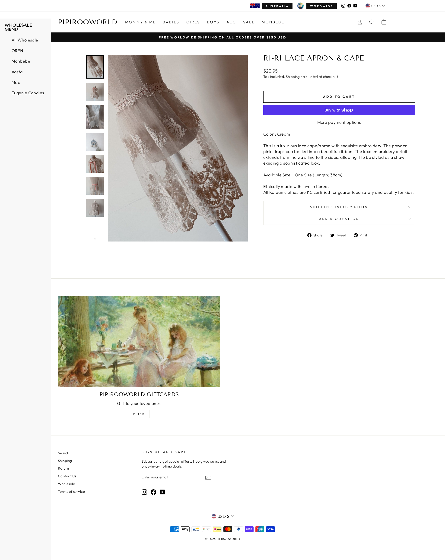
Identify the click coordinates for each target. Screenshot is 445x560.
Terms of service (71, 491)
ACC (231, 22)
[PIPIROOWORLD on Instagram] (144, 492)
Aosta (17, 71)
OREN (17, 50)
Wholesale (66, 484)
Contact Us (67, 476)
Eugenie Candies (28, 92)
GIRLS (193, 22)
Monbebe (273, 22)
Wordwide (321, 6)
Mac (16, 82)
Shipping (293, 76)
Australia (277, 6)
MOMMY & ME (140, 22)
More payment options (339, 122)
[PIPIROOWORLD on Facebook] (153, 492)
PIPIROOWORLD (87, 22)
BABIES (171, 22)
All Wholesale (25, 40)
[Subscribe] (208, 477)
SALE (249, 22)
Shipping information (339, 207)
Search (63, 453)
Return (63, 468)
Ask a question (339, 219)
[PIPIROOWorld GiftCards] (139, 341)
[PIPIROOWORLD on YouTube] (162, 492)
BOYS (213, 22)
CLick (139, 414)
